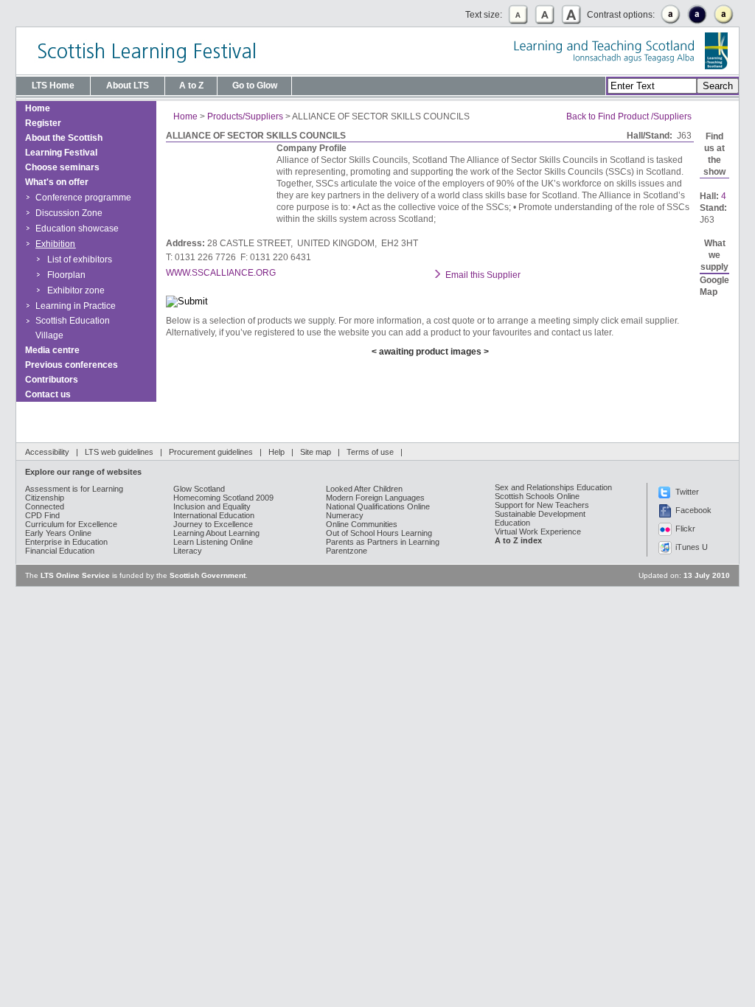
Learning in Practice (75, 306)
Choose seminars (62, 167)
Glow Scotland (199, 488)
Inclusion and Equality (212, 506)
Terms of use (370, 451)
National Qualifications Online (378, 506)
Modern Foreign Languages (375, 497)
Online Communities (361, 524)
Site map (315, 451)
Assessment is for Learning (74, 488)
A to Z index (518, 540)
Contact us (48, 394)
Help (276, 451)
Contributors (51, 379)
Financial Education (59, 550)
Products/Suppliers (245, 116)
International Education (213, 515)
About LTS (127, 85)
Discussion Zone (68, 213)
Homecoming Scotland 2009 (223, 497)
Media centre (52, 350)
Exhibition (55, 244)
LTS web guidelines (119, 451)
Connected (44, 506)
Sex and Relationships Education (553, 487)
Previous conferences (71, 365)
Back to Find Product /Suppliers (629, 116)
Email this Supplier (483, 275)
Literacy (187, 550)
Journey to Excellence (213, 524)
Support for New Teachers (542, 505)
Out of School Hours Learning (379, 533)
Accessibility (47, 451)
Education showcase (77, 228)
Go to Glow (254, 85)
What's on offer (56, 182)
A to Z (191, 85)
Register (43, 123)
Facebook (693, 510)
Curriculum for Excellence (71, 524)
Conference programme (83, 197)
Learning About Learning (216, 533)
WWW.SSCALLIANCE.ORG (221, 273)
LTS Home (53, 85)
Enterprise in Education (66, 541)
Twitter (687, 491)
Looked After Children (364, 488)
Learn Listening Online (213, 541)
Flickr (685, 528)
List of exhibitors (79, 259)
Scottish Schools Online (537, 496)
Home (37, 108)
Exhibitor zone (76, 290)
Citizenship (44, 497)
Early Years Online (58, 533)
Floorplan (66, 275)
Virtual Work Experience (538, 531)
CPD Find (42, 515)
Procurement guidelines (211, 451)
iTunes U (691, 547)
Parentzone (346, 550)
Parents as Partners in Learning (382, 541)
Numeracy (344, 515)
